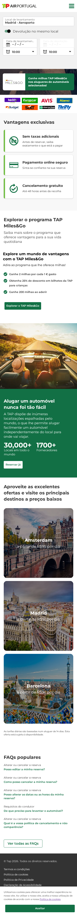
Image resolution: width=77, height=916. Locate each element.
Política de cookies (50, 899)
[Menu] (71, 6)
